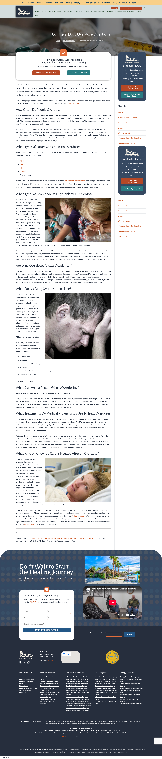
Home (58, 41)
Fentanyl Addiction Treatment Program (77, 701)
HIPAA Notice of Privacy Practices (74, 752)
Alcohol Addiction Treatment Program (77, 679)
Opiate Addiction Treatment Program (77, 688)
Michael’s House (78, 516)
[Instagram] (28, 662)
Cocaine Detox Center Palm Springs (105, 681)
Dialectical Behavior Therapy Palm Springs (130, 685)
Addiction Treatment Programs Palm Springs (50, 678)
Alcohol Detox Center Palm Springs (105, 679)
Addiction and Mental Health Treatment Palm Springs (67, 750)
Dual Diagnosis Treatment (47, 688)
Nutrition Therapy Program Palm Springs (129, 700)
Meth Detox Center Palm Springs (105, 686)
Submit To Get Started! (46, 630)
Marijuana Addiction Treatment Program (78, 699)
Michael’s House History (127, 118)
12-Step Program (45, 690)
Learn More (136, 3)
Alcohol (23, 161)
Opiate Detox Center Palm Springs (105, 688)
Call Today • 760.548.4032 (131, 8)
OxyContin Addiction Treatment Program (78, 705)
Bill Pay (114, 8)
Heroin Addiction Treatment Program (77, 683)
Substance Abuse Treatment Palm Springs (78, 677)
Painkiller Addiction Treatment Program (77, 690)
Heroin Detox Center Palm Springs (105, 683)
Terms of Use (107, 750)
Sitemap (89, 750)
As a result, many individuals (80, 138)
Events (120, 128)
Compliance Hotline (105, 752)
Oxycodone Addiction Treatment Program (78, 703)
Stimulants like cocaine (75, 180)
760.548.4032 (29, 524)
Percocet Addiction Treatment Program (77, 708)
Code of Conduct (92, 752)
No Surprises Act (56, 752)
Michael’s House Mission (127, 123)
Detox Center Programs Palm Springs (106, 677)
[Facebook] (20, 662)
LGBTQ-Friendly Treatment (48, 699)
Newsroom (122, 236)
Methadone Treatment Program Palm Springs (106, 702)
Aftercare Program (45, 697)
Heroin (22, 164)
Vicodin (23, 168)
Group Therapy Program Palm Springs (131, 688)
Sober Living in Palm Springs (48, 694)
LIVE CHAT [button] (4, 757)
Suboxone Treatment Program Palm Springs (105, 698)
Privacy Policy (97, 750)
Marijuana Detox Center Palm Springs (106, 690)
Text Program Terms (120, 752)
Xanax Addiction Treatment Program (77, 697)
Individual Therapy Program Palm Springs (130, 691)
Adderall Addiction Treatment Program (77, 710)
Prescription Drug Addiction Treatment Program (77, 693)
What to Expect (124, 133)
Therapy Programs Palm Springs (129, 677)
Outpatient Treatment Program (49, 686)
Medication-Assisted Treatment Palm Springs (106, 693)
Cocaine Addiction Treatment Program (77, 681)
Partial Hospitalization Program (49, 683)
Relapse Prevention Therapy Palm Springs (130, 696)
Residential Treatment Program (49, 681)
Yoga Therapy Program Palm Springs (131, 703)
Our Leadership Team (126, 143)
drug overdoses (75, 103)
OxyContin (24, 171)
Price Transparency (137, 750)
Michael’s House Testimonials (129, 138)
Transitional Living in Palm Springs (50, 692)
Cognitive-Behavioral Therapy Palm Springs (131, 680)
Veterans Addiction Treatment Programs (49, 702)
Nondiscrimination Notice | (122, 750)
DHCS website (67, 737)
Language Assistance (42, 752)
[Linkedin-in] (24, 662)
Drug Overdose (69, 41)
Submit (129, 634)
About (120, 113)
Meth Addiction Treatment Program (76, 686)
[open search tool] (145, 7)
